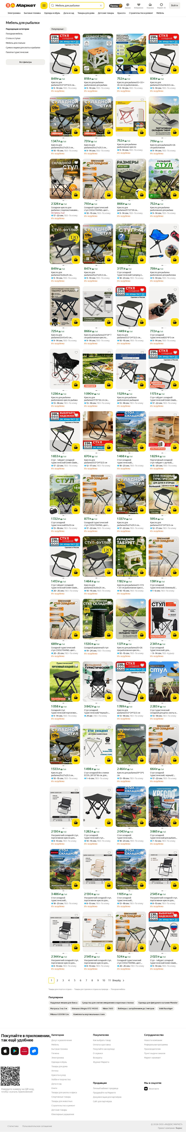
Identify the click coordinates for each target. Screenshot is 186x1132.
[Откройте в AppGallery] (24, 1054)
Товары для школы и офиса (64, 1092)
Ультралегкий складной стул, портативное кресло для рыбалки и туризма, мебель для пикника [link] (64, 836)
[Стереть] (101, 5)
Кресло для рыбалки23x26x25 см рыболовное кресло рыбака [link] (64, 273)
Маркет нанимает (152, 1058)
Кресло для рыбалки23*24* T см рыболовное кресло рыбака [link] (97, 336)
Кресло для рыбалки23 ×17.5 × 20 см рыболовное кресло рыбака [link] (130, 586)
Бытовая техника (59, 1049)
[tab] (14, 13)
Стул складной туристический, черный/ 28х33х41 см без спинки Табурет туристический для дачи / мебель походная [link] (163, 774)
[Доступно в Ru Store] (34, 1054)
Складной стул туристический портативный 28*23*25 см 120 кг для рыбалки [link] (65, 711)
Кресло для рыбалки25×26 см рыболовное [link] (162, 146)
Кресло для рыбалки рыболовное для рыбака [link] (95, 83)
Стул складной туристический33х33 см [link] (62, 523)
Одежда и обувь (59, 1062)
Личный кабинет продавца (105, 1088)
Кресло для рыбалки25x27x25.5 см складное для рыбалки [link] (62, 774)
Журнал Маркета (101, 1062)
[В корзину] (75, 69)
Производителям (152, 1049)
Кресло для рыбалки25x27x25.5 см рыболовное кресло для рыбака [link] (95, 273)
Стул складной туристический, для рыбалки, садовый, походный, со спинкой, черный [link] (160, 649)
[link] (64, 1002)
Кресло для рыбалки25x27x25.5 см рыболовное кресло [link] (62, 146)
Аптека (54, 1071)
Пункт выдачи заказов (154, 1053)
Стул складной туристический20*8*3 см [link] (162, 336)
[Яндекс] (179, 1128)
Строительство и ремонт (63, 1105)
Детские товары (59, 1110)
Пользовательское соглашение (37, 1126)
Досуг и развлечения (61, 1040)
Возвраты (97, 1058)
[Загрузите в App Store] (5, 1054)
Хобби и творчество (61, 1079)
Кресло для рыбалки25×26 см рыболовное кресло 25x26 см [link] (129, 649)
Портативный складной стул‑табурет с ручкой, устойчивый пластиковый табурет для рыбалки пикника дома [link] (162, 461)
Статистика (13, 1126)
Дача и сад (56, 1084)
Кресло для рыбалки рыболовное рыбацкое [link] (128, 398)
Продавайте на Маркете (104, 1093)
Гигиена (55, 1053)
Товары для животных (61, 1101)
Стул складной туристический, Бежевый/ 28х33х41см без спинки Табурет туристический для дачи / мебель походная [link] (163, 586)
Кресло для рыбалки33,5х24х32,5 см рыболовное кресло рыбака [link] (163, 83)
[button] (58, 29)
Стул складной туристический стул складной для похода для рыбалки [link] (96, 836)
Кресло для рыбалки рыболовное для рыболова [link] (163, 273)
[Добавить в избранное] (76, 37)
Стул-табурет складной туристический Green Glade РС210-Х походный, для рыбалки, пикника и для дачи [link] (163, 398)
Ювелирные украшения (62, 1114)
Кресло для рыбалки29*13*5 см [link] (130, 774)
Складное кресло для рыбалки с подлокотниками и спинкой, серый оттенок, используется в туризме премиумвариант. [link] (64, 208)
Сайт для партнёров (102, 1101)
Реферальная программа (156, 1044)
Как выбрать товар (102, 1040)
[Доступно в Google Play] (15, 1054)
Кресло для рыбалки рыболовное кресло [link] (126, 145)
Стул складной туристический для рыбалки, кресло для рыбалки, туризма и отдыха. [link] (163, 836)
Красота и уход (58, 1075)
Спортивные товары (61, 1097)
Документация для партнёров (107, 1097)
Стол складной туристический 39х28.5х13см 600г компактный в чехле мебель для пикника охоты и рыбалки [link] (130, 461)
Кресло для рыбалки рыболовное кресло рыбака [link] (64, 398)
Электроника (57, 1058)
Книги (54, 1088)
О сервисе (98, 1053)
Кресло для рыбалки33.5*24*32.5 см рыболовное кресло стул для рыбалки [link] (131, 336)
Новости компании (153, 1040)
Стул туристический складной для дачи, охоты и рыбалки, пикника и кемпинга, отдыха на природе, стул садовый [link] (163, 711)
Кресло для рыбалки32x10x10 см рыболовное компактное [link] (63, 336)
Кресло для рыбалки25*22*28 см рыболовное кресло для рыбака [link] (128, 208)
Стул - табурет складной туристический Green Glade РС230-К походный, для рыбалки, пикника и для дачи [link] (64, 461)
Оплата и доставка (102, 1044)
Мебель (55, 1044)
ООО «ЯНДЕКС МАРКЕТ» (171, 1124)
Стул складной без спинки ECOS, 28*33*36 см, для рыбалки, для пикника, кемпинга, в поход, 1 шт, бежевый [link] (96, 774)
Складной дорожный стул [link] (96, 647)
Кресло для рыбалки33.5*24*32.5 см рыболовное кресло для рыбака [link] (62, 83)
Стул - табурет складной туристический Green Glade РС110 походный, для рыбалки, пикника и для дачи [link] (163, 961)
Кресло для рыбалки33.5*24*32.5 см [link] (95, 461)
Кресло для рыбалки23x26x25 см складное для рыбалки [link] (94, 586)
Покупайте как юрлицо (104, 1049)
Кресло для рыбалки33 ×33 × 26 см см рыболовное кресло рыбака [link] (130, 83)
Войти (174, 5)
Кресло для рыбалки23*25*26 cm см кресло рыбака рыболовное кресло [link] (97, 398)
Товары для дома (59, 1066)
